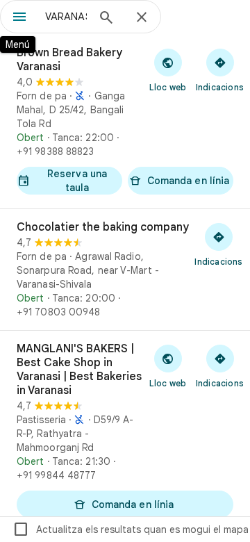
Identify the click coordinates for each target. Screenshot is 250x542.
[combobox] (66, 16)
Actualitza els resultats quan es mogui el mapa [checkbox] (130, 529)
